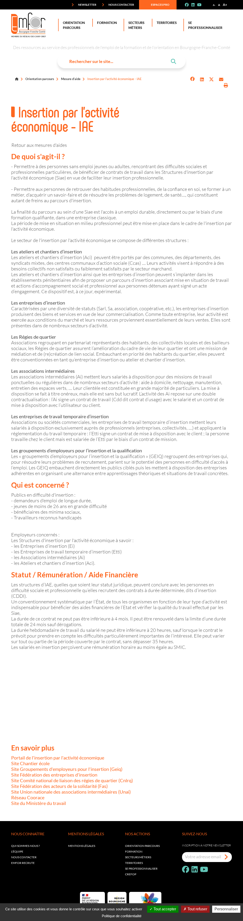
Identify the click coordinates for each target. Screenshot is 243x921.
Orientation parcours (39, 79)
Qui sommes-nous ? (25, 846)
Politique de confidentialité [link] (121, 916)
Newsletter (87, 4)
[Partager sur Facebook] (192, 79)
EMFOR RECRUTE (23, 863)
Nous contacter (121, 4)
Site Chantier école (30, 763)
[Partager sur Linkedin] (202, 79)
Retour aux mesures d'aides (39, 145)
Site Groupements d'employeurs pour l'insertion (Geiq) (66, 769)
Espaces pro (159, 4)
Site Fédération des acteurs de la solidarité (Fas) (59, 786)
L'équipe (17, 851)
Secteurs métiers (138, 857)
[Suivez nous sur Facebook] (189, 4)
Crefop (130, 874)
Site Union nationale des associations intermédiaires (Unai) (71, 792)
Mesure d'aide (70, 79)
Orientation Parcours (74, 25)
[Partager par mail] (221, 79)
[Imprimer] (226, 85)
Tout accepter (164, 909)
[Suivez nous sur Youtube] (201, 4)
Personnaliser (226, 909)
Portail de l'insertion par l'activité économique (57, 757)
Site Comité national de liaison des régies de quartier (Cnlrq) (72, 780)
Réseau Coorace (27, 797)
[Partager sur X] (211, 79)
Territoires (167, 23)
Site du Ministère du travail (38, 803)
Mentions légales (81, 846)
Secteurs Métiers (136, 25)
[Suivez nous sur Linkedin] (194, 4)
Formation (107, 23)
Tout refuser (197, 909)
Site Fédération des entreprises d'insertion (54, 774)
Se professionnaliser (205, 25)
